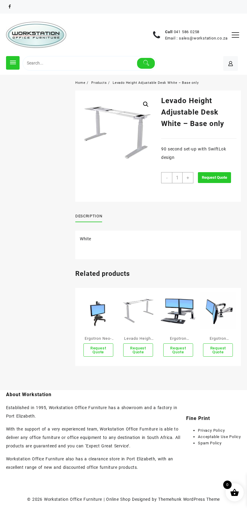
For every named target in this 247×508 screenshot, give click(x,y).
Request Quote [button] (98, 350)
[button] (145, 104)
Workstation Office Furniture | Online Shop (87, 499)
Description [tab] (88, 216)
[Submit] (146, 63)
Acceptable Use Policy (219, 436)
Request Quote (214, 177)
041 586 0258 (187, 32)
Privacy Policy (211, 430)
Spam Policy (210, 443)
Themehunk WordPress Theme (189, 499)
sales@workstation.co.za (203, 38)
